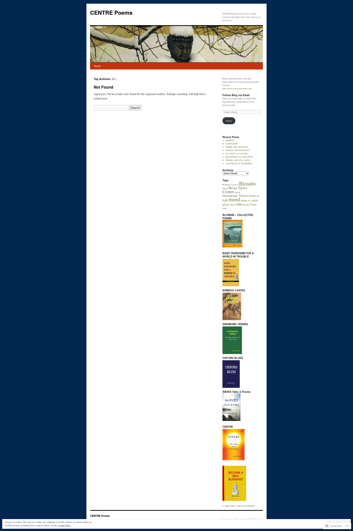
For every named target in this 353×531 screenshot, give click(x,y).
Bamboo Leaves (230, 184)
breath (225, 188)
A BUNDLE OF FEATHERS (238, 163)
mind (234, 199)
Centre (228, 191)
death (237, 192)
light (225, 200)
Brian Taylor (238, 187)
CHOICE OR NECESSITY (237, 150)
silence (232, 204)
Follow (229, 120)
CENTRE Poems (111, 12)
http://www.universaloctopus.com (237, 88)
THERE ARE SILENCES (236, 146)
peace (225, 204)
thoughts (245, 204)
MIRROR (229, 140)
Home (97, 66)
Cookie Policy (64, 525)
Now (250, 200)
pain (255, 200)
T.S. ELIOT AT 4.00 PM (236, 153)
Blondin (247, 183)
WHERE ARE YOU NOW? (237, 160)
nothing (243, 200)
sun (239, 204)
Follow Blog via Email (235, 95)
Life (257, 196)
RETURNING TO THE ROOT (239, 156)
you (224, 208)
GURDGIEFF (231, 143)
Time (253, 204)
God (251, 195)
